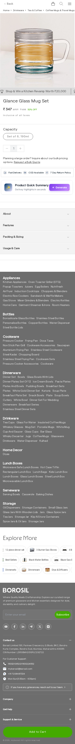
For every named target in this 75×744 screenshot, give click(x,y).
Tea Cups (9, 422)
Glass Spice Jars (56, 512)
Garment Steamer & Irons (34, 305)
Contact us (8, 640)
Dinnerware (10, 404)
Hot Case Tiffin (49, 467)
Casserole (28, 494)
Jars (42, 512)
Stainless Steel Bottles (50, 318)
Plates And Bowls (13, 386)
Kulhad (43, 441)
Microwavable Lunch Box (18, 481)
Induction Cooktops (27, 291)
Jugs (28, 436)
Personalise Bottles (15, 323)
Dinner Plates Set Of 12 (17, 381)
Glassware (57, 436)
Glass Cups (31, 431)
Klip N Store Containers (45, 517)
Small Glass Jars (58, 507)
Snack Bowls (36, 395)
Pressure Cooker (13, 340)
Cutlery (7, 400)
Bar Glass (46, 431)
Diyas (6, 454)
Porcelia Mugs (45, 427)
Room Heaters (61, 305)
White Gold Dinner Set (26, 391)
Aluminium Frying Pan (16, 350)
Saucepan (63, 345)
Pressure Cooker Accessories (21, 364)
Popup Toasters (13, 286)
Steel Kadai (10, 354)
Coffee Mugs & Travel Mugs (60, 10)
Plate (49, 395)
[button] (53, 4)
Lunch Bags (40, 472)
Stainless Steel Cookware (46, 350)
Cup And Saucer (13, 431)
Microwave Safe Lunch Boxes (20, 467)
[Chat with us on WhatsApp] (44, 4)
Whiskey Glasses (13, 427)
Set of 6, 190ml (18, 136)
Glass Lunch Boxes (31, 476)
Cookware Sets (45, 359)
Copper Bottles (38, 323)
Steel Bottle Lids (13, 327)
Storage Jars (36, 521)
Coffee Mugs (41, 436)
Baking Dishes (44, 494)
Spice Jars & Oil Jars (15, 521)
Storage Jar (22, 517)
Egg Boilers (42, 286)
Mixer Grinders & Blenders (33, 300)
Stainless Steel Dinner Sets (19, 409)
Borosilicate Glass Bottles (18, 318)
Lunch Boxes (10, 476)
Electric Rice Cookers (16, 296)
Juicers (29, 286)
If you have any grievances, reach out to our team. (37, 687)
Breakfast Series (29, 404)
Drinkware (18, 10)
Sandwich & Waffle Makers (47, 296)
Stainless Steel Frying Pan (18, 359)
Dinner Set (9, 377)
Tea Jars (8, 517)
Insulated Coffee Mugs (52, 422)
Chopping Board (29, 354)
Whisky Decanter (13, 436)
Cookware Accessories (41, 345)
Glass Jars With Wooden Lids (20, 512)
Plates (7, 391)
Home (6, 10)
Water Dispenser (59, 323)
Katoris (46, 391)
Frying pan (31, 340)
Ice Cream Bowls (43, 381)
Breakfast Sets (55, 386)
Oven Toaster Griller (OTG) (44, 282)
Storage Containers (34, 507)
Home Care (10, 305)
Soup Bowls (61, 395)
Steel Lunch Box (55, 476)
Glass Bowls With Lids (40, 377)
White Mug (63, 427)
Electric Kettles (60, 300)
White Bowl (21, 400)
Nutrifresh (57, 286)
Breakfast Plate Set (15, 395)
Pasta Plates (63, 381)
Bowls (21, 377)
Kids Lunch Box (58, 472)
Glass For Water (26, 422)
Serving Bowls (11, 494)
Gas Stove (9, 300)
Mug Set (30, 427)
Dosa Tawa (47, 340)
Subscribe (62, 614)
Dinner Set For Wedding (44, 400)
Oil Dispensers (11, 507)
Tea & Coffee (35, 10)
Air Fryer (8, 291)
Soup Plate (59, 391)
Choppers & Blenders (54, 291)
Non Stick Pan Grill (14, 345)
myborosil (16, 740)
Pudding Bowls (35, 386)
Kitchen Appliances (14, 282)
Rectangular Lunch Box (17, 472)
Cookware (47, 364)
